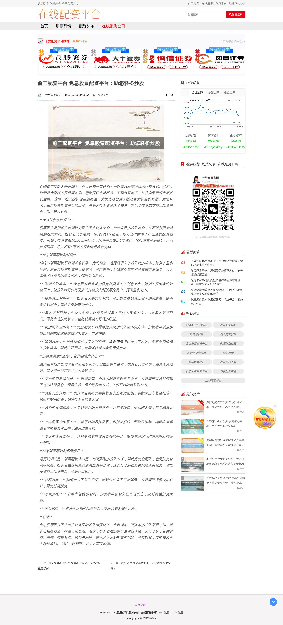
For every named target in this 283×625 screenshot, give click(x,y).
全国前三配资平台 (196, 343)
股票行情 (63, 26)
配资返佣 (228, 352)
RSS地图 (164, 612)
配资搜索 (237, 14)
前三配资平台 (100, 95)
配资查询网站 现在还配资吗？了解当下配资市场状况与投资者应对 (217, 291)
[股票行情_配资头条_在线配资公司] (69, 14)
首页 (44, 26)
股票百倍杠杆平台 (196, 371)
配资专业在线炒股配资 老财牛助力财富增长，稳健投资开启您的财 (215, 282)
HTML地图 (177, 612)
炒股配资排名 (228, 371)
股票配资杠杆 (196, 362)
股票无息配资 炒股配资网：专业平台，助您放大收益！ (217, 301)
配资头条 (86, 26)
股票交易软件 (228, 334)
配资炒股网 (196, 334)
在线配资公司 (113, 26)
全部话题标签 (213, 380)
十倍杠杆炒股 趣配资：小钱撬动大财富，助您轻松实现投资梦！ (217, 263)
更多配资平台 (232, 41)
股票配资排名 (228, 325)
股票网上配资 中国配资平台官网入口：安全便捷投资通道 (217, 272)
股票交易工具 (228, 362)
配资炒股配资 (228, 343)
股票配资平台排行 (196, 325)
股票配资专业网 (196, 352)
